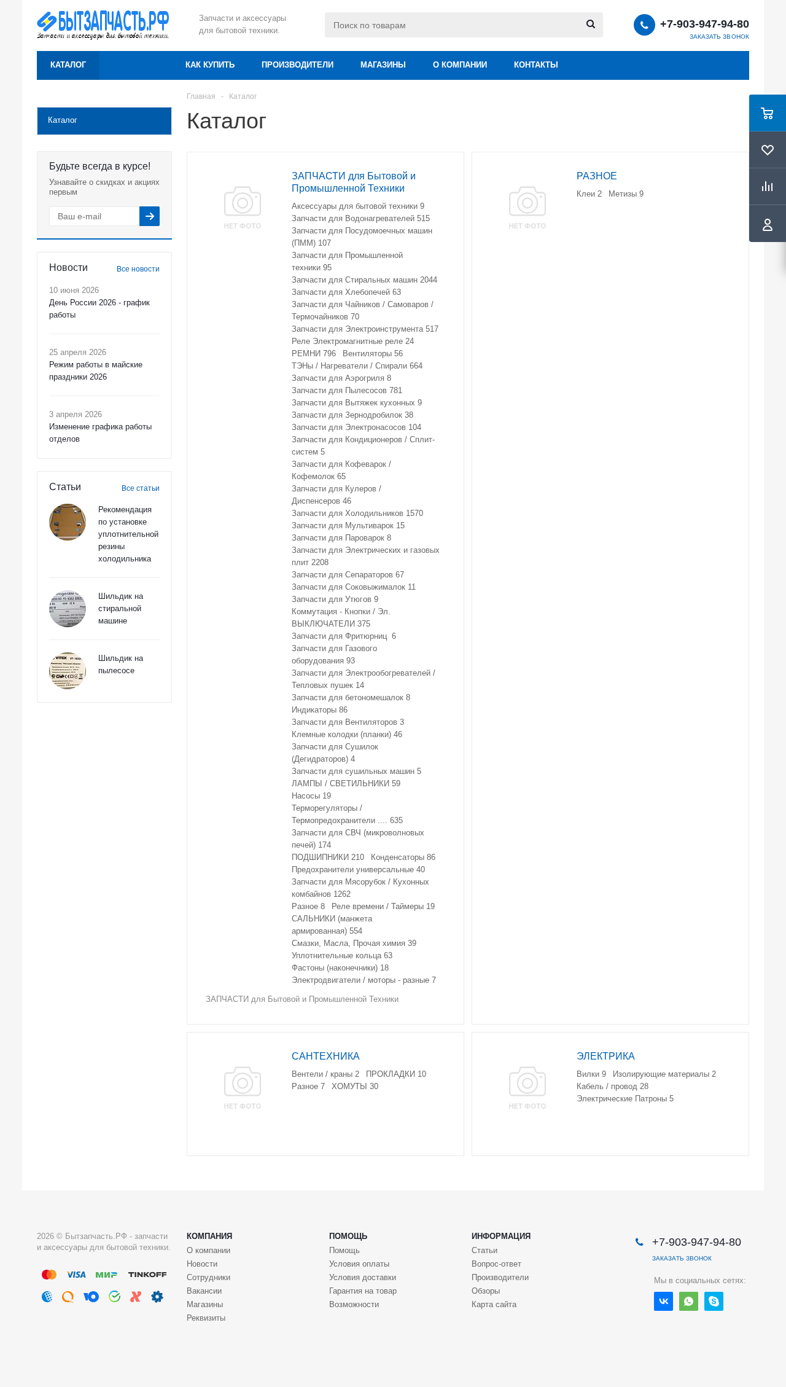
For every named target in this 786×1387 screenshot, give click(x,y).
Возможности (354, 1304)
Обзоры (486, 1290)
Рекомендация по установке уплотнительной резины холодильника (128, 534)
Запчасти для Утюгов (335, 599)
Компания (209, 1236)
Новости (202, 1263)
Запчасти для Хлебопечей (346, 292)
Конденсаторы (403, 857)
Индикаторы (320, 709)
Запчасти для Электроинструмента (365, 329)
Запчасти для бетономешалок (351, 697)
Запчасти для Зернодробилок (352, 415)
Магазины (383, 64)
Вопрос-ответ (496, 1263)
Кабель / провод (612, 1086)
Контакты (536, 64)
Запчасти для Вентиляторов (348, 722)
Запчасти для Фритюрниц (344, 636)
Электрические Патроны (625, 1098)
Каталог (68, 64)
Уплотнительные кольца (342, 955)
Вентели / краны (325, 1074)
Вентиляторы (373, 353)
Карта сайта (494, 1304)
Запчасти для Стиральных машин (364, 279)
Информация (501, 1236)
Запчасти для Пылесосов (347, 390)
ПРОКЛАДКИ (396, 1074)
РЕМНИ (314, 353)
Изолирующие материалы (664, 1074)
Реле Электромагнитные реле (353, 341)
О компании (460, 64)
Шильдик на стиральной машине (120, 608)
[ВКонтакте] (663, 1301)
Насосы (311, 795)
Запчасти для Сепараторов (348, 574)
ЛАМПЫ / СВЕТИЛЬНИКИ (346, 783)
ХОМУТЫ (355, 1086)
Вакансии (204, 1290)
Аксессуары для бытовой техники (358, 206)
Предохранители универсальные (358, 869)
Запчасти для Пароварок (341, 537)
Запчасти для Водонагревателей (361, 218)
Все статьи (141, 488)
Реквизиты (206, 1318)
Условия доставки (362, 1277)
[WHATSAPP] (688, 1301)
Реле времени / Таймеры (383, 906)
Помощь (348, 1236)
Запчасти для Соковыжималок (354, 587)
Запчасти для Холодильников (357, 513)
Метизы (626, 193)
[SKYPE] (713, 1301)
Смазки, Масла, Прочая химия (354, 943)
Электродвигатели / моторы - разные (364, 980)
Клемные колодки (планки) (347, 734)
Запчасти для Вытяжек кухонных (357, 402)
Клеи (589, 193)
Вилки (591, 1074)
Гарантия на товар (363, 1290)
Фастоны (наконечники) (340, 967)
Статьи (484, 1250)
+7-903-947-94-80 (704, 23)
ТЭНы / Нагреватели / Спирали (357, 365)
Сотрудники (208, 1277)
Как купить (210, 64)
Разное (308, 906)
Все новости (138, 269)
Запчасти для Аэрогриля (341, 378)
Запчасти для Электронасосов (356, 427)
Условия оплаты (359, 1263)
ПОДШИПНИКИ (328, 857)
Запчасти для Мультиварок (348, 525)
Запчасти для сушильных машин (356, 771)
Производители (297, 64)
